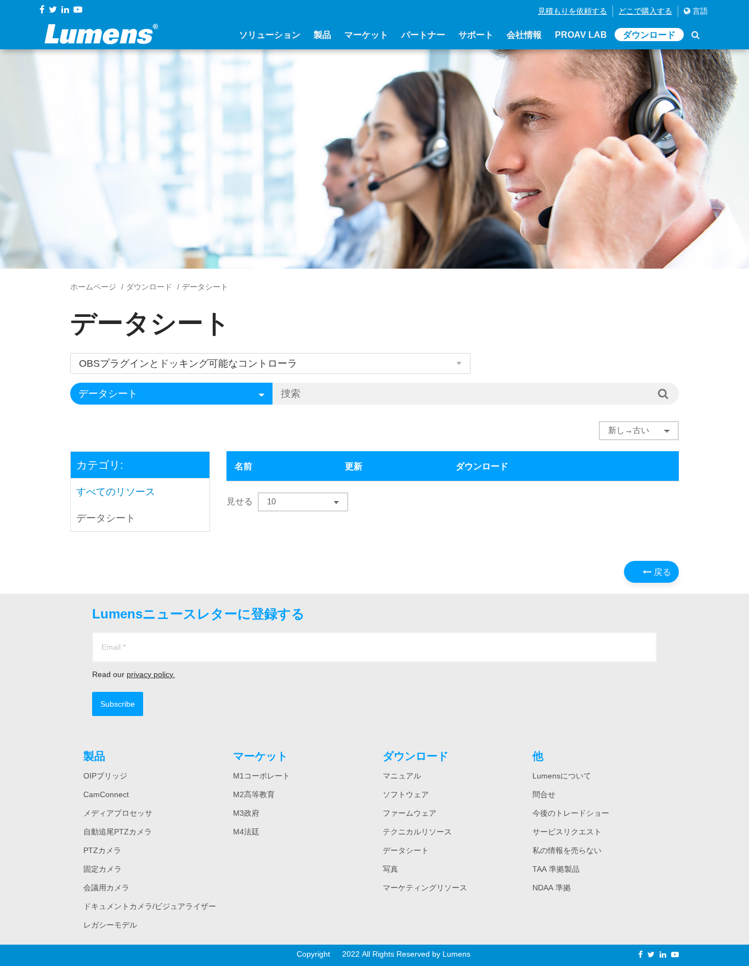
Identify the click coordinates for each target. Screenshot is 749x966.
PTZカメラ (102, 850)
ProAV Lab (581, 34)
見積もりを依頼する (572, 11)
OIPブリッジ (105, 776)
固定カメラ (102, 869)
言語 (699, 11)
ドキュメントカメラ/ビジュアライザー (149, 906)
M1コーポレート (261, 776)
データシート (105, 518)
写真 (390, 869)
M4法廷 (246, 832)
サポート (475, 34)
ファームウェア (409, 813)
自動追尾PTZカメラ (117, 832)
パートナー (423, 34)
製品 (322, 34)
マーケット (366, 34)
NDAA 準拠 (551, 887)
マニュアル (402, 776)
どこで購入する (645, 11)
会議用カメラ (106, 887)
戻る (661, 571)
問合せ (543, 794)
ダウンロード (649, 34)
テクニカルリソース (417, 832)
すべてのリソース (115, 492)
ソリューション (269, 34)
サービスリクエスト (567, 832)
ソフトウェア (406, 794)
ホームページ (93, 287)
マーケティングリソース (425, 887)
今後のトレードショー (570, 813)
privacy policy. (151, 674)
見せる (239, 501)
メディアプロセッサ (117, 813)
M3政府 (246, 813)
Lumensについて (561, 776)
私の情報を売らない (567, 850)
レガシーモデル (110, 925)
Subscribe (117, 704)
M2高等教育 (254, 794)
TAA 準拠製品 (556, 869)
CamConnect (106, 794)
